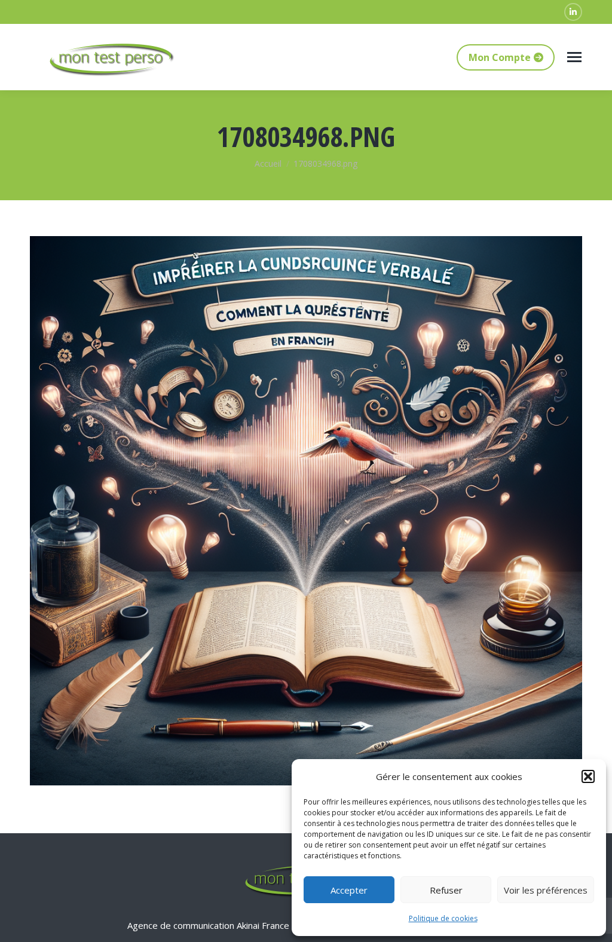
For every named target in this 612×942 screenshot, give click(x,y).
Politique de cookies (443, 918)
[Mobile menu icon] (574, 57)
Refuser (446, 890)
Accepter (349, 890)
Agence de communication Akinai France (209, 925)
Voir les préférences (545, 890)
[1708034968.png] (306, 510)
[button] (588, 776)
